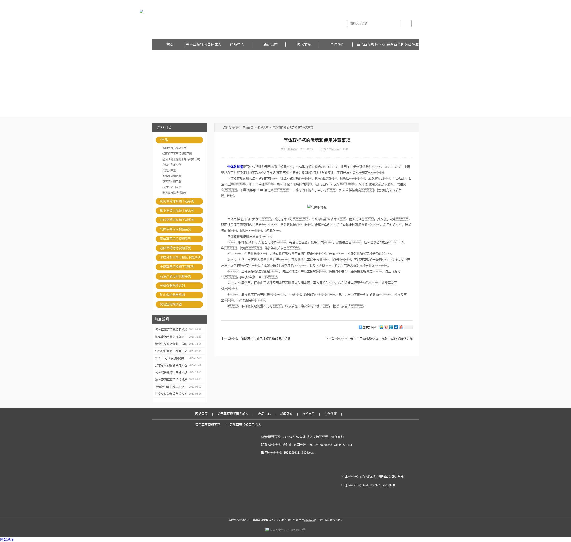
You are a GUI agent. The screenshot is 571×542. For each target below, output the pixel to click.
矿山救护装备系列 (172, 295)
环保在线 (337, 437)
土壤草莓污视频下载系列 (177, 267)
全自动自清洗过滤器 (174, 192)
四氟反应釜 (169, 170)
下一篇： (337, 338)
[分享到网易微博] (400, 327)
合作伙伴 (337, 44)
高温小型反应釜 (171, 165)
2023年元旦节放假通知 (170, 358)
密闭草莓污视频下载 (174, 148)
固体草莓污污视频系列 (175, 238)
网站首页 (248, 127)
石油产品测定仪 (171, 187)
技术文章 (304, 44)
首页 (170, 44)
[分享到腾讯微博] (391, 327)
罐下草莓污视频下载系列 (177, 210)
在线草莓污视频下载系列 (177, 220)
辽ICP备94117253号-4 (330, 520)
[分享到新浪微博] (386, 327)
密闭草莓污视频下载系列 (177, 201)
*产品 (164, 140)
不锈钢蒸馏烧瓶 (171, 176)
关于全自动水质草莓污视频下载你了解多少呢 (381, 338)
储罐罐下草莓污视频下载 (177, 153)
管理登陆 (299, 437)
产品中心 (237, 44)
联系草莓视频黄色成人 (404, 44)
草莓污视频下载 (171, 181)
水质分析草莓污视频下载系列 (180, 257)
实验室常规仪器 (171, 304)
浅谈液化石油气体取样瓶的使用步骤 (266, 338)
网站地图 (7, 540)
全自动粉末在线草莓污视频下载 (181, 159)
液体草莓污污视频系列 (175, 248)
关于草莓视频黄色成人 (203, 44)
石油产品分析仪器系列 (175, 276)
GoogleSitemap (343, 444)
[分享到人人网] (395, 327)
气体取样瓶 (235, 167)
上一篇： (230, 338)
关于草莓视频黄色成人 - (355, 3)
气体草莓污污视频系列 (175, 229)
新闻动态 (270, 44)
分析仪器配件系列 (172, 285)
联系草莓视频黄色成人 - (384, 3)
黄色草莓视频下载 (408, 3)
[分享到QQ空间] (381, 327)
